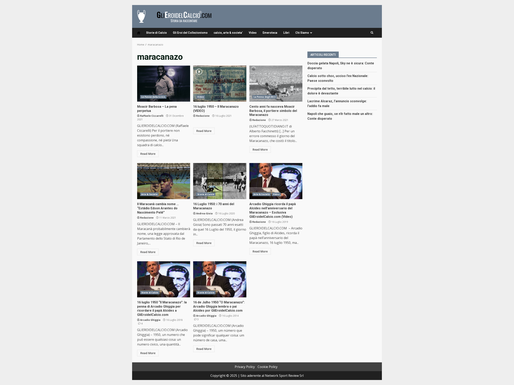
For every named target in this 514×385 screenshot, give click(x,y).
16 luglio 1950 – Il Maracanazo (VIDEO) (219, 84)
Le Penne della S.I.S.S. (153, 96)
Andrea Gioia (204, 213)
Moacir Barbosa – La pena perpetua (163, 84)
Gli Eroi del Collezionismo (190, 32)
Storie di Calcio (156, 32)
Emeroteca (270, 32)
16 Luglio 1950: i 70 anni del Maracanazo (219, 181)
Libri (286, 32)
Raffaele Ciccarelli (151, 116)
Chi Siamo (302, 32)
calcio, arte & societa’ (228, 32)
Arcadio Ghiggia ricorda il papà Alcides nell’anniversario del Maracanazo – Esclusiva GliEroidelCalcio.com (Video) (275, 181)
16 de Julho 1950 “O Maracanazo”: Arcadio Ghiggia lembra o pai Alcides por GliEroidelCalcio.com (219, 279)
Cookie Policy (267, 367)
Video (253, 32)
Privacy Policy (245, 367)
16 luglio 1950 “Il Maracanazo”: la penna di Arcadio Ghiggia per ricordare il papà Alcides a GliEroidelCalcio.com (163, 279)
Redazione (203, 116)
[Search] (372, 32)
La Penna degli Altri (264, 96)
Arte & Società (149, 194)
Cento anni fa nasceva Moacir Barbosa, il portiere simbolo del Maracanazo (275, 84)
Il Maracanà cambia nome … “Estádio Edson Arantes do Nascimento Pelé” (163, 181)
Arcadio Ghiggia (150, 320)
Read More (147, 154)
